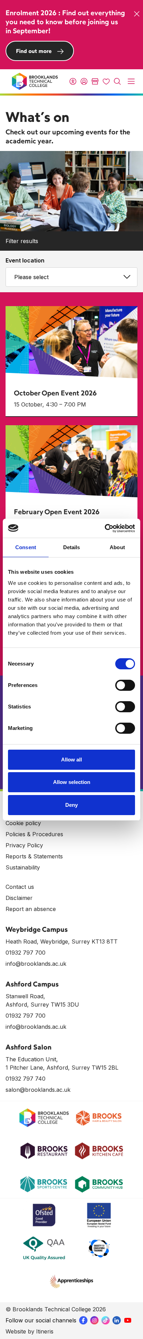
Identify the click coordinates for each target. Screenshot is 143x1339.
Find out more (34, 50)
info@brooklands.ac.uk (36, 963)
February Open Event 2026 (57, 511)
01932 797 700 (25, 952)
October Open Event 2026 (55, 393)
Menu (131, 81)
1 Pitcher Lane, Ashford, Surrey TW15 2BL (62, 1067)
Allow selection (71, 782)
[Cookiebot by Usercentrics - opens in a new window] (104, 528)
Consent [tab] (25, 547)
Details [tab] (71, 547)
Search (117, 81)
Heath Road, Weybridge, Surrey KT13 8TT (62, 941)
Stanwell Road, (25, 996)
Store (95, 81)
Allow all (71, 759)
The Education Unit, (32, 1059)
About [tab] (117, 547)
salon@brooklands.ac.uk (38, 1089)
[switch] (125, 685)
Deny (71, 805)
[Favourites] (106, 81)
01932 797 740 (25, 1078)
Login (84, 81)
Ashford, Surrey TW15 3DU (42, 1004)
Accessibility (72, 81)
